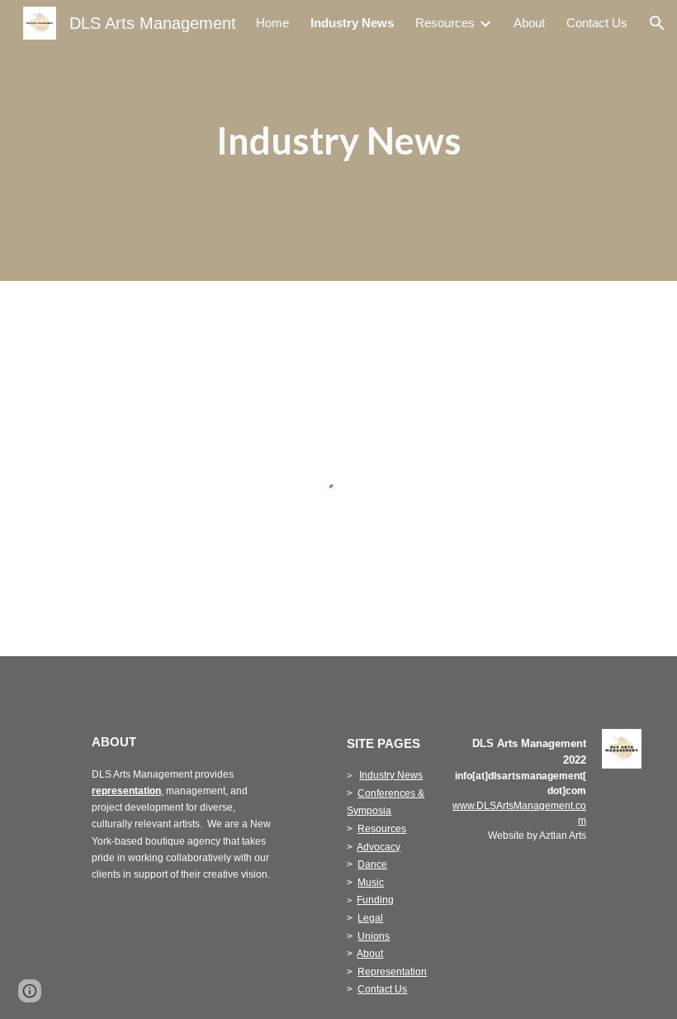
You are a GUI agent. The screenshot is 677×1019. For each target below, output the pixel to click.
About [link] (529, 23)
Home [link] (272, 23)
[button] (657, 23)
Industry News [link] (352, 23)
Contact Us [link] (596, 23)
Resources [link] (445, 23)
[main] (338, 140)
